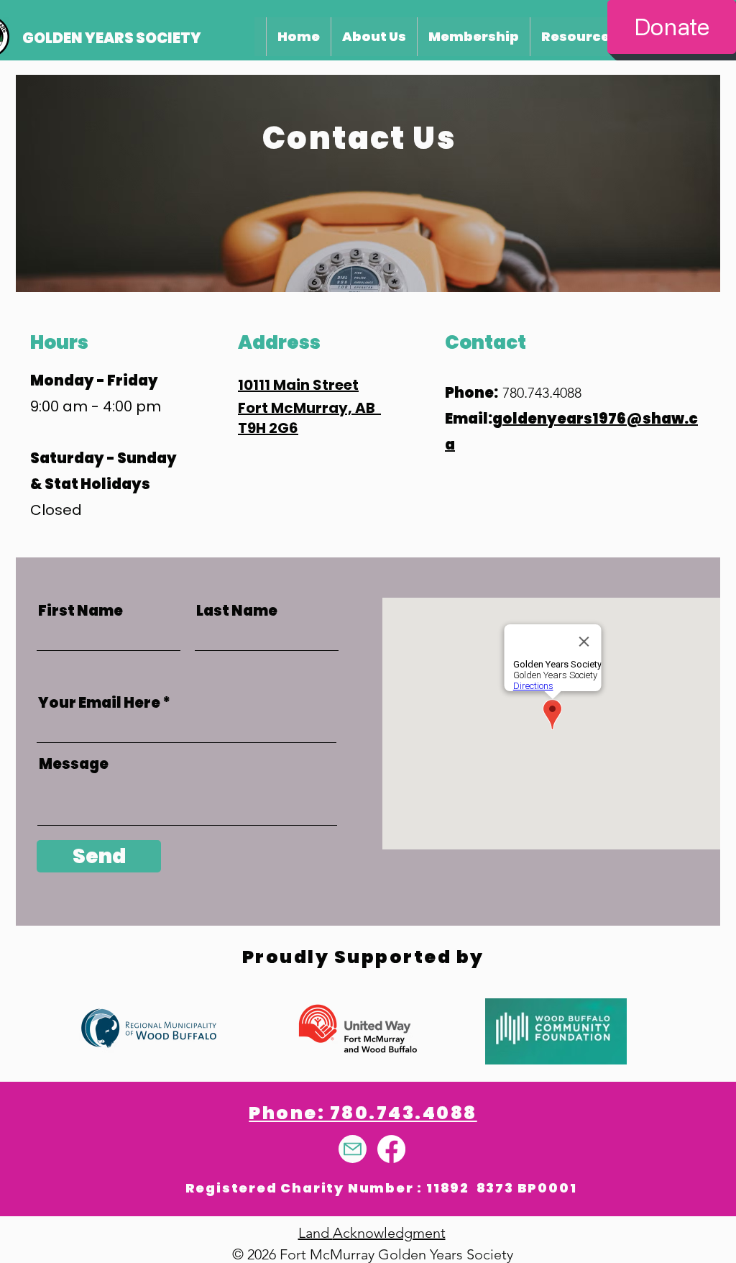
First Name (80, 610)
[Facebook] (391, 1149)
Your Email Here (99, 703)
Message (74, 764)
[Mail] (353, 1149)
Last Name (236, 610)
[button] (372, 1232)
